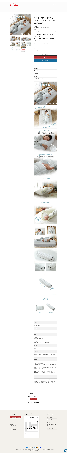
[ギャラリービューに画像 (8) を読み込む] (28, 44)
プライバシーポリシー (51, 428)
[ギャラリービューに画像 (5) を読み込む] (12, 44)
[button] (11, 8)
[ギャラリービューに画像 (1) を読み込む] (12, 38)
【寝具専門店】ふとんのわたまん (20, 449)
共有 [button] (35, 64)
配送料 (37, 27)
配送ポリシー (48, 449)
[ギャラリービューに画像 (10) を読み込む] (17, 49)
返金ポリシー (33, 449)
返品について (49, 419)
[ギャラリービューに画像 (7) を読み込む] (23, 44)
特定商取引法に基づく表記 (51, 425)
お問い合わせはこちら (16, 417)
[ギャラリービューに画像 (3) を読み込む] (23, 38)
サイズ (35, 29)
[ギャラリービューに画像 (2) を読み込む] (17, 38)
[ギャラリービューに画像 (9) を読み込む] (12, 49)
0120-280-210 (13, 422)
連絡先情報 (52, 449)
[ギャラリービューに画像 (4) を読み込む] (28, 38)
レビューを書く (33, 398)
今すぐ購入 (45, 57)
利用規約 (48, 422)
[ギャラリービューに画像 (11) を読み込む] (23, 49)
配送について (49, 417)
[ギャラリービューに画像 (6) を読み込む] (17, 44)
